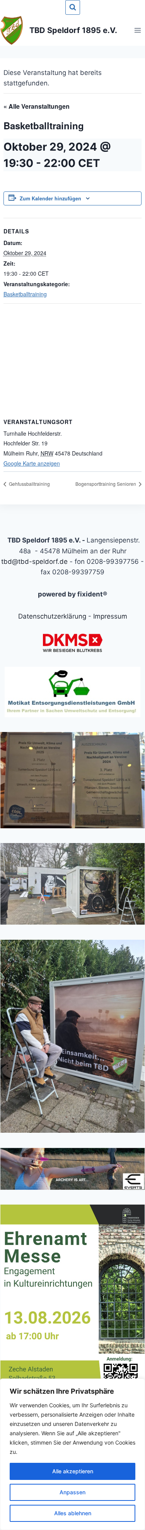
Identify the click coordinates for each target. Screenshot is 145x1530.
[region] (72, 1454)
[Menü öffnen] (137, 30)
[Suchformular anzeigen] (72, 7)
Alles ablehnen (72, 1513)
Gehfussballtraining (29, 483)
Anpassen (72, 1492)
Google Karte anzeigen (31, 463)
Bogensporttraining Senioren (106, 483)
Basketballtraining (25, 294)
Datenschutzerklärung (52, 616)
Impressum (110, 616)
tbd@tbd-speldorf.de (34, 561)
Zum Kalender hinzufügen (50, 198)
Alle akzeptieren (72, 1471)
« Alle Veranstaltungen (36, 106)
